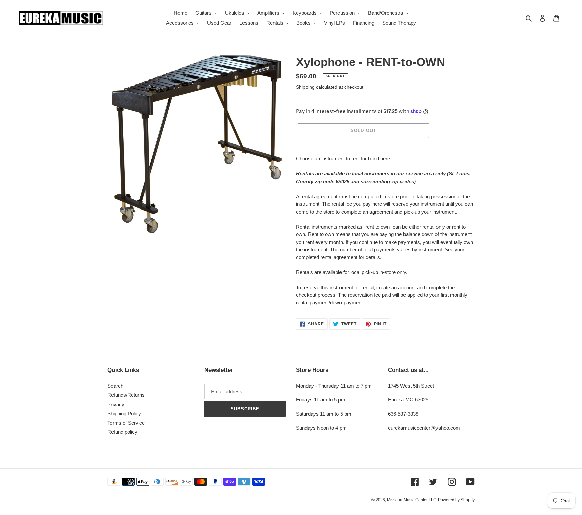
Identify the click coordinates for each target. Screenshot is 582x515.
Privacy (115, 404)
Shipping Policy (124, 413)
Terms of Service (126, 423)
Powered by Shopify (456, 499)
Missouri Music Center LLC (412, 499)
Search (115, 386)
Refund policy (122, 432)
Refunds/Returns (126, 395)
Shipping (305, 87)
